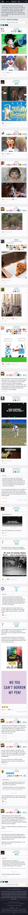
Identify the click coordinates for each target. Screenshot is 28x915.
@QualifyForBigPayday (7, 733)
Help (16, 907)
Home (2, 1)
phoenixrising (16, 540)
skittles (16, 131)
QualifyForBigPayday (16, 396)
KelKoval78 (16, 587)
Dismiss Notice (26, 5)
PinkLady (16, 161)
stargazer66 (16, 80)
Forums (7, 1)
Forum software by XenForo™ (14, 902)
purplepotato (16, 326)
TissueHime (16, 28)
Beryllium (12, 907)
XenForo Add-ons (10, 905)
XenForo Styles (18, 905)
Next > (6, 25)
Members (14, 1)
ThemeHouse (21, 903)
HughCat (16, 288)
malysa (16, 770)
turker (16, 207)
